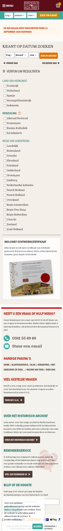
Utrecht (11, 219)
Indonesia (12, 105)
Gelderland (13, 170)
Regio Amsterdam (17, 204)
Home (6, 364)
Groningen (13, 175)
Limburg (11, 180)
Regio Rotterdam (16, 214)
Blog (32, 364)
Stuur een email (27, 346)
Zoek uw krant (48, 15)
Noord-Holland (15, 195)
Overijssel (12, 200)
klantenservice (17, 320)
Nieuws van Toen (35, 369)
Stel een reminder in (16, 474)
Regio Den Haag (16, 209)
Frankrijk (12, 85)
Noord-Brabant (15, 190)
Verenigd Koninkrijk (18, 100)
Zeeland (11, 224)
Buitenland (13, 151)
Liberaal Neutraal (17, 118)
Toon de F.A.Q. (12, 400)
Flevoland (12, 160)
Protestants (13, 123)
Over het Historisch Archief (20, 439)
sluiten (37, 526)
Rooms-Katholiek (16, 128)
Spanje (10, 95)
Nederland (13, 90)
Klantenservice (20, 364)
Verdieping (43, 364)
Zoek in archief (49, 55)
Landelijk (12, 146)
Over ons (50, 369)
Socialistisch (14, 133)
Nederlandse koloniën (19, 185)
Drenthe (11, 155)
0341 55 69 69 (24, 338)
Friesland (12, 165)
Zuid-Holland (14, 229)
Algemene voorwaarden (45, 526)
